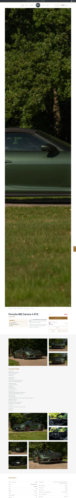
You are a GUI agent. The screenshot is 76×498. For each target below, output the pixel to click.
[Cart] (66, 5)
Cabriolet (35, 486)
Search (22, 5)
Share (53, 330)
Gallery (14, 308)
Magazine (32, 5)
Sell (27, 5)
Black (66, 487)
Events (47, 5)
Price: (50, 314)
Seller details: (53, 321)
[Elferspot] (38, 5)
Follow (57, 5)
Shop (43, 5)
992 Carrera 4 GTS (34, 484)
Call (58, 327)
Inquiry (32, 308)
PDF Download (63, 330)
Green (66, 489)
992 (36, 488)
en (63, 5)
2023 (36, 481)
